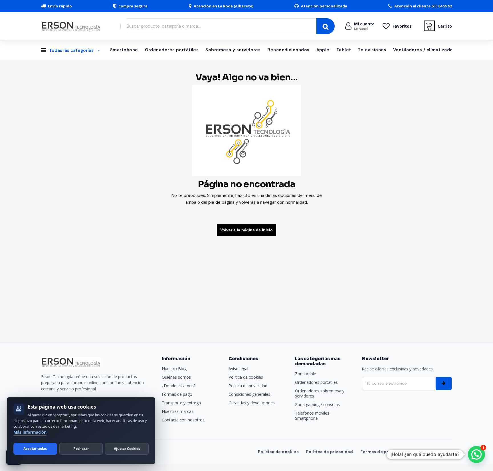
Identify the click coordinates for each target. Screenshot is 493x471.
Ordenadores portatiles (316, 382)
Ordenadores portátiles (172, 50)
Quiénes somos (176, 377)
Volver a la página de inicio (246, 230)
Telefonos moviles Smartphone (312, 415)
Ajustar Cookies (127, 448)
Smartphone (124, 50)
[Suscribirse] (444, 383)
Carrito (445, 26)
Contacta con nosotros (183, 420)
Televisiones (372, 50)
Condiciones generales (249, 394)
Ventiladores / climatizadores (426, 50)
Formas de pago (177, 394)
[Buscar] (325, 26)
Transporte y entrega (181, 402)
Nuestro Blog (174, 368)
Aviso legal (238, 368)
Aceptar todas (35, 448)
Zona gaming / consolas (317, 404)
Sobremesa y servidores (232, 50)
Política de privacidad (248, 385)
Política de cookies (246, 377)
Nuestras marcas (177, 411)
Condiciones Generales (427, 451)
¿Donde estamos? (178, 385)
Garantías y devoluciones (252, 402)
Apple (323, 50)
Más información (30, 432)
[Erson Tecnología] (72, 26)
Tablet (343, 50)
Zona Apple (305, 373)
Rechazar (81, 448)
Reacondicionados (288, 50)
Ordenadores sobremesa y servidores (319, 393)
